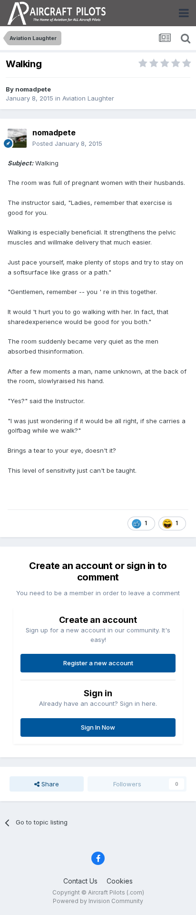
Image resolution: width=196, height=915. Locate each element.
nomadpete (33, 89)
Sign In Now (98, 727)
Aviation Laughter (88, 98)
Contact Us (80, 881)
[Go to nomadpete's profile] (17, 138)
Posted (67, 143)
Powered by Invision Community (98, 901)
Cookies (120, 881)
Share (49, 784)
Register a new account (98, 663)
